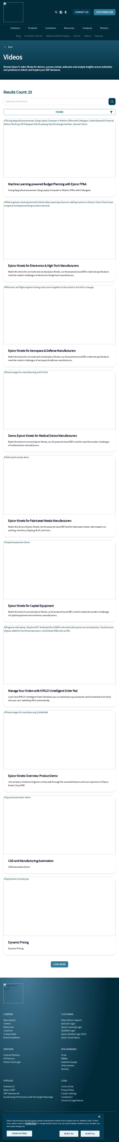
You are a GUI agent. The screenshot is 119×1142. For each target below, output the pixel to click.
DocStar (65, 1069)
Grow (63, 1055)
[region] (53, 1126)
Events (77, 36)
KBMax (64, 1058)
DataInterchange (69, 1062)
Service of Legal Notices (72, 1100)
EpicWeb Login (68, 1030)
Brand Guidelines (11, 1037)
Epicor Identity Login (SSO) (73, 1034)
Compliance (67, 1097)
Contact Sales (9, 1034)
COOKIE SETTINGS (19, 1133)
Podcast (98, 36)
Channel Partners (11, 1055)
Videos (87, 36)
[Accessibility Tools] (65, 12)
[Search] (112, 101)
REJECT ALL (69, 1133)
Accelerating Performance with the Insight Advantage (28, 1097)
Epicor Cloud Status (70, 1037)
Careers (7, 1023)
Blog (18, 36)
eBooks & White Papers (58, 36)
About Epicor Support (71, 1020)
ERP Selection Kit (11, 1093)
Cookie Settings (69, 1093)
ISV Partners (9, 1058)
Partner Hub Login (12, 1062)
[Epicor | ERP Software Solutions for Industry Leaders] (13, 12)
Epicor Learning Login (71, 1027)
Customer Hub (104, 12)
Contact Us (82, 12)
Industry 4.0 (9, 1086)
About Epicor (9, 1020)
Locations (8, 1030)
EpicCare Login (68, 1023)
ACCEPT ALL (90, 1133)
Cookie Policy (31, 1123)
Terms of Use (67, 1086)
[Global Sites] (61, 12)
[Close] (99, 1116)
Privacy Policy (67, 1090)
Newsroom (8, 1027)
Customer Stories (33, 36)
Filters (59, 112)
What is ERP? (9, 1090)
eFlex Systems (67, 1065)
